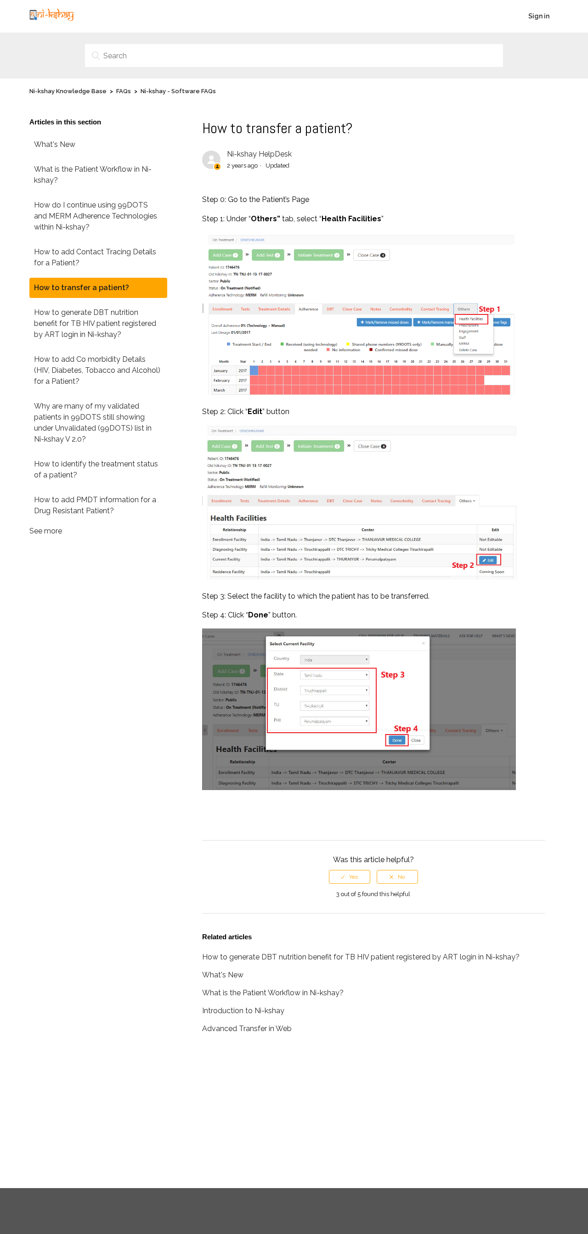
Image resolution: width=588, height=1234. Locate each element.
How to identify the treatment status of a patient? (96, 469)
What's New (54, 144)
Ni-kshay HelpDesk (259, 154)
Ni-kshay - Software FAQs (178, 91)
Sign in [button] (538, 16)
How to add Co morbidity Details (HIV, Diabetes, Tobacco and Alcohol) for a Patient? (97, 370)
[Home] (51, 21)
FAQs (123, 91)
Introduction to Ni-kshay (243, 1010)
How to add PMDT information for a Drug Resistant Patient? (95, 505)
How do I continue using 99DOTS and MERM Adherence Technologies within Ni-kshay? (95, 216)
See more (45, 531)
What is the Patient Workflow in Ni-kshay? (93, 175)
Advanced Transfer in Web (247, 1028)
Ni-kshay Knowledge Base (68, 91)
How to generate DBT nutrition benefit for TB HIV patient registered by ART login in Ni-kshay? (95, 323)
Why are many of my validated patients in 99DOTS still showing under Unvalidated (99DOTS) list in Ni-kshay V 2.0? (93, 422)
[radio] (349, 877)
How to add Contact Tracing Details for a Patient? (95, 257)
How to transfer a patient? (81, 287)
